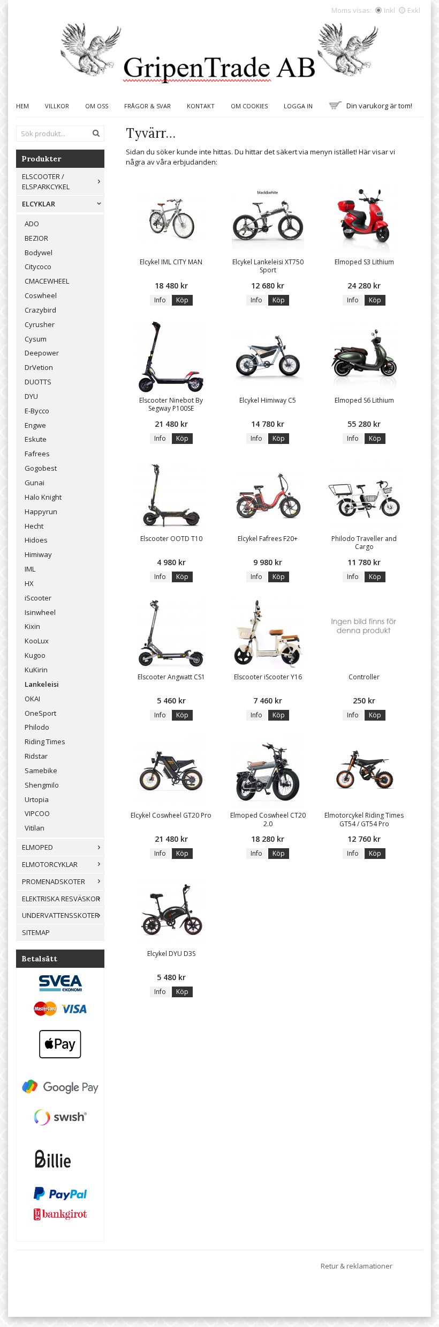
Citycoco (38, 266)
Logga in (298, 106)
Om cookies (249, 106)
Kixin (32, 626)
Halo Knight (43, 497)
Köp (182, 300)
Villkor (57, 106)
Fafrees (37, 453)
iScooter (38, 598)
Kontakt (201, 106)
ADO (32, 223)
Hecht (34, 526)
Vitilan (34, 828)
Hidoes (36, 540)
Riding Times (45, 741)
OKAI (32, 698)
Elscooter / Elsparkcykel (46, 181)
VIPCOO (37, 813)
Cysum (36, 339)
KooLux (37, 641)
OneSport (40, 713)
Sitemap (36, 932)
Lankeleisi (42, 684)
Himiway (38, 554)
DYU (31, 396)
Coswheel (41, 295)
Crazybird (40, 310)
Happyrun (41, 511)
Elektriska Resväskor (61, 898)
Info (160, 300)
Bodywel (38, 252)
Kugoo (35, 655)
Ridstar (36, 756)
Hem (22, 106)
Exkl (413, 10)
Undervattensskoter (60, 915)
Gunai (34, 482)
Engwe (35, 425)
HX (29, 583)
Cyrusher (40, 324)
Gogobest (41, 468)
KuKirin (36, 669)
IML (30, 569)
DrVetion (39, 367)
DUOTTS (38, 382)
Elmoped (37, 847)
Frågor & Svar (147, 106)
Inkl (389, 10)
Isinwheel (40, 612)
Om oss (96, 106)
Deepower (42, 353)
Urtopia (37, 799)
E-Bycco (37, 411)
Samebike (41, 770)
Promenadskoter (53, 881)
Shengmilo (42, 785)
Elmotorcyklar (50, 864)
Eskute (36, 439)
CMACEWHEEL (47, 281)
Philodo (37, 727)
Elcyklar (38, 204)
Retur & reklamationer (356, 1266)
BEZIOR (36, 238)
